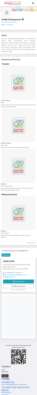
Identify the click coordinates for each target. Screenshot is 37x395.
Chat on (18, 272)
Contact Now (19, 281)
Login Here (5, 255)
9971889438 (9, 272)
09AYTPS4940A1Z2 (11, 22)
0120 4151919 (10, 277)
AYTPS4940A (9, 24)
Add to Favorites (19, 286)
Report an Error (31, 242)
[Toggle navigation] (33, 3)
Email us (5, 376)
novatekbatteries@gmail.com (15, 275)
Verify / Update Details (18, 290)
